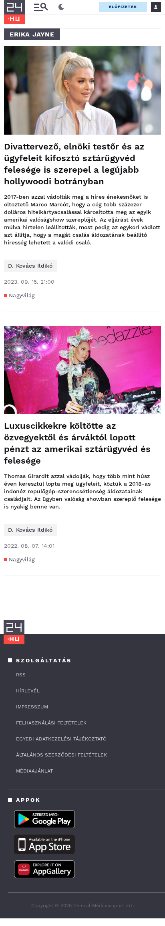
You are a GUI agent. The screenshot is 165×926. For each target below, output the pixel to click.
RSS (21, 675)
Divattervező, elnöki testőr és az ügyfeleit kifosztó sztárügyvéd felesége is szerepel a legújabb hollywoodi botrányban (74, 163)
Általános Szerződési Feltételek (61, 755)
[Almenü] (41, 7)
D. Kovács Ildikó (30, 265)
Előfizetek (123, 6)
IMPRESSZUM (32, 707)
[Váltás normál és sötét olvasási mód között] (61, 7)
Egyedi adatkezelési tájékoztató (61, 739)
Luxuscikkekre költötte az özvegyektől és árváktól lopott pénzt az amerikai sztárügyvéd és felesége (77, 443)
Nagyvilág (22, 295)
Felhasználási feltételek (51, 723)
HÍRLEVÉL (28, 691)
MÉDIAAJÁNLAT (34, 771)
